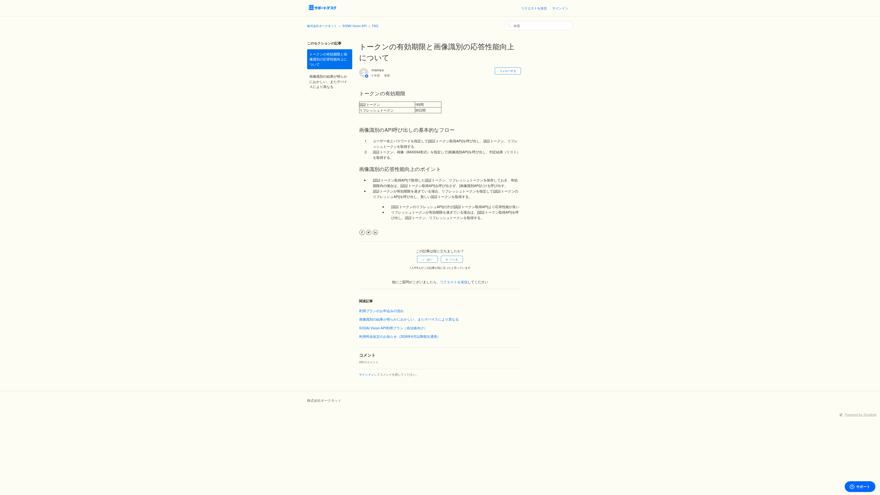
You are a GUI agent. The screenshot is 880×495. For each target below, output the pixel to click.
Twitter (368, 232)
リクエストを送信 (534, 8)
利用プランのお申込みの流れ (381, 310)
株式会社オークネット (322, 26)
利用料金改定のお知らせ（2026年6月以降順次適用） (399, 336)
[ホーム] (322, 10)
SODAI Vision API (354, 26)
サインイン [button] (560, 8)
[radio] (427, 259)
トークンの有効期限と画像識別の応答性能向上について (328, 59)
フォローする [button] (508, 71)
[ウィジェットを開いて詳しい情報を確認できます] (859, 487)
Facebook (362, 232)
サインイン (366, 374)
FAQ (375, 26)
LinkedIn (375, 232)
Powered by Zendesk (861, 415)
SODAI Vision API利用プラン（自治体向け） (393, 327)
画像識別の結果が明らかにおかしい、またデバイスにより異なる (328, 81)
